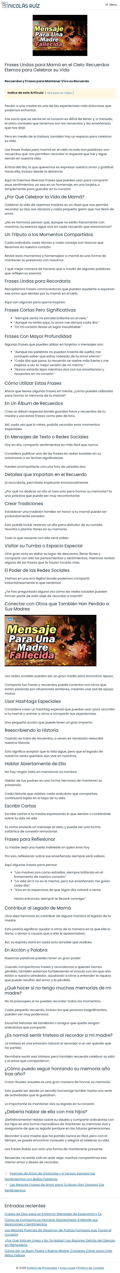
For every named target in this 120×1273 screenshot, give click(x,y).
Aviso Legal (67, 1268)
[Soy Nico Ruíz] (21, 4)
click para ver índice (59, 93)
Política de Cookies (91, 1268)
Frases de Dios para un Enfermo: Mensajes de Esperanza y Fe (53, 1214)
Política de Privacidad (42, 1268)
